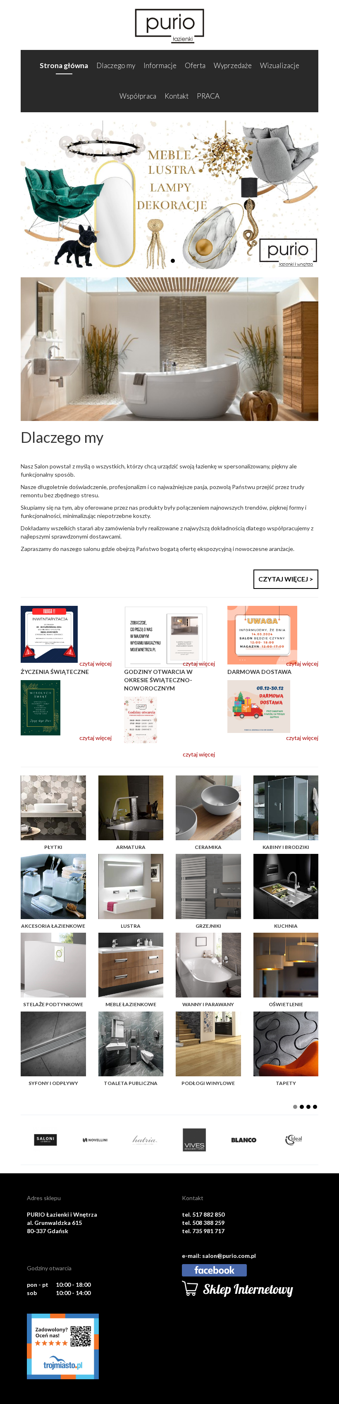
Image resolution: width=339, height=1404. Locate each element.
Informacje (160, 65)
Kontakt (177, 96)
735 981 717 (208, 1230)
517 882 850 (208, 1214)
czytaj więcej (95, 663)
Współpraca (137, 96)
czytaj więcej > (285, 579)
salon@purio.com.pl (229, 1255)
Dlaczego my (115, 65)
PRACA (208, 96)
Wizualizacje (279, 65)
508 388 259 (208, 1222)
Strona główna (64, 65)
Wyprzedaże (233, 65)
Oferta (195, 65)
